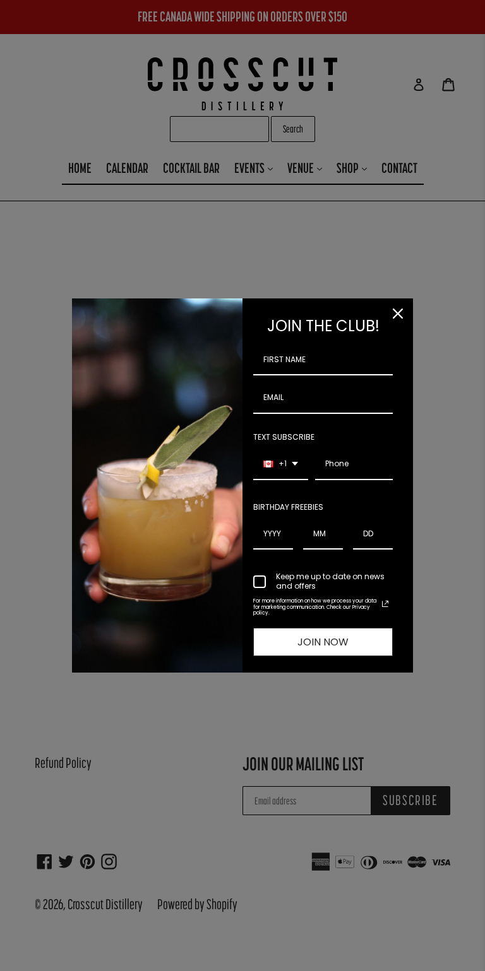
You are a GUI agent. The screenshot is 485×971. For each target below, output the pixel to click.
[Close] (398, 313)
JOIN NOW (323, 642)
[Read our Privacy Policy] (385, 603)
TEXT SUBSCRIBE (283, 437)
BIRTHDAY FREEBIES (288, 507)
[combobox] (280, 464)
